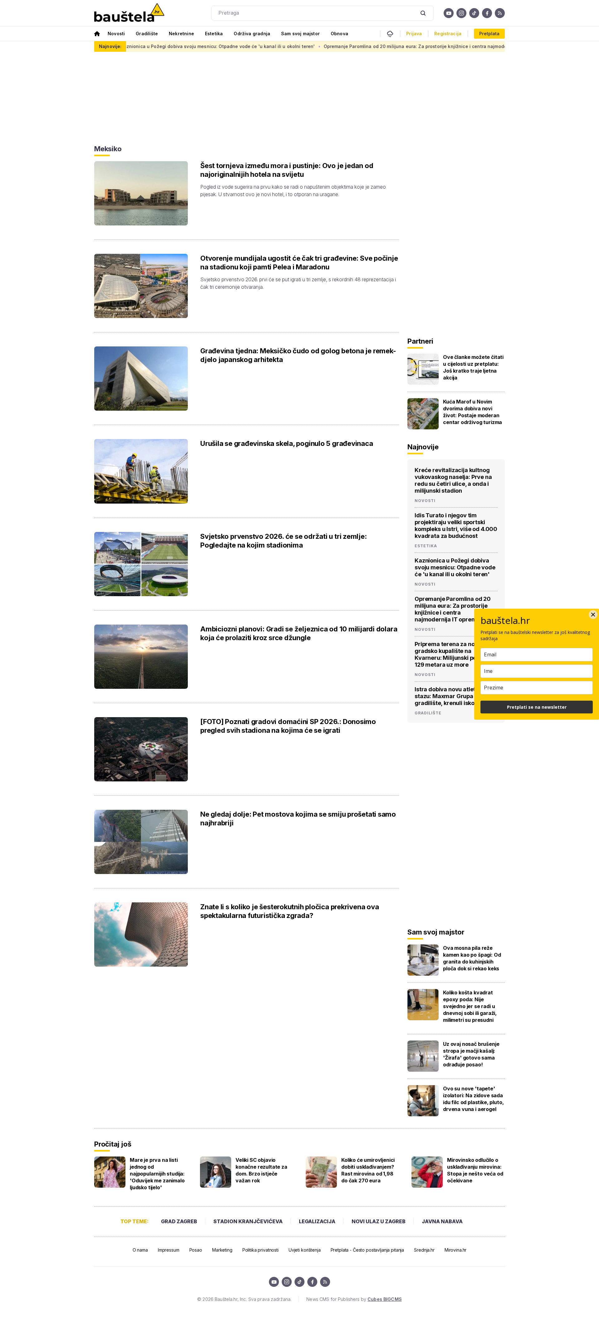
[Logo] (129, 13)
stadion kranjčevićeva (248, 1221)
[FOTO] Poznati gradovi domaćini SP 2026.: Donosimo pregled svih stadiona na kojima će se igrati (288, 725)
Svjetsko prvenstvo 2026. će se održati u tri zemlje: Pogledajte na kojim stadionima (283, 540)
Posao (195, 1250)
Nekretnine (181, 33)
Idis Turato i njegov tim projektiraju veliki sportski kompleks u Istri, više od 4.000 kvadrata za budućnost (456, 525)
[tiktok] (474, 13)
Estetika (214, 33)
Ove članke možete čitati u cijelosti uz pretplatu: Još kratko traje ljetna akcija (473, 367)
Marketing (222, 1250)
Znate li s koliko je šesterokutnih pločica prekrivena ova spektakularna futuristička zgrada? (289, 911)
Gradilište (147, 33)
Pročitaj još (112, 1144)
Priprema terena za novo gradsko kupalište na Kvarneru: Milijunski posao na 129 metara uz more (454, 654)
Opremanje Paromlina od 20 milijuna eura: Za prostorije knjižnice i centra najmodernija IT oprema (389, 46)
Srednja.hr (424, 1250)
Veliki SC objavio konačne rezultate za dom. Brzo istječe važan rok (261, 1170)
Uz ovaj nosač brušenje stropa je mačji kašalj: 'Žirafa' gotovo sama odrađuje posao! (471, 1054)
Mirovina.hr (455, 1250)
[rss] (500, 13)
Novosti (116, 33)
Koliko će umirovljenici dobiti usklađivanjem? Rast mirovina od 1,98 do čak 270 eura (368, 1170)
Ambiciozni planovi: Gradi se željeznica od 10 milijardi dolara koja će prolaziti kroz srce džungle (298, 633)
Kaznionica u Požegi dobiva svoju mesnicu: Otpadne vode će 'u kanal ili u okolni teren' (176, 46)
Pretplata (489, 33)
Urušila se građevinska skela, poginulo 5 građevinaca (286, 443)
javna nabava (442, 1221)
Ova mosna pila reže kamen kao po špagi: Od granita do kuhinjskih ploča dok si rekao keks (472, 958)
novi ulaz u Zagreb (379, 1221)
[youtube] (449, 13)
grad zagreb (179, 1221)
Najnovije (423, 447)
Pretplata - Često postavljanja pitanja (367, 1250)
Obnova (339, 33)
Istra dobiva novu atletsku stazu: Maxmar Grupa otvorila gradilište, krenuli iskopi (455, 696)
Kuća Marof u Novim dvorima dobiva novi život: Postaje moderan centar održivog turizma (472, 411)
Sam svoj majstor (300, 33)
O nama (140, 1250)
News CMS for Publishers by (354, 1299)
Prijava (414, 33)
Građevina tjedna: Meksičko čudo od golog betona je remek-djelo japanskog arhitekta (298, 355)
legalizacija (317, 1221)
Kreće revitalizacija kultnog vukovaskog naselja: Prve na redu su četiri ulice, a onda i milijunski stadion (453, 480)
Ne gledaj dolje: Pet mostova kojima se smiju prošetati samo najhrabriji (298, 818)
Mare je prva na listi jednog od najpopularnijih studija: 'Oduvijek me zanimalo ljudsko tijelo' (157, 1173)
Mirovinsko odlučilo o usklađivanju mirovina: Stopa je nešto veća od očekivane (475, 1170)
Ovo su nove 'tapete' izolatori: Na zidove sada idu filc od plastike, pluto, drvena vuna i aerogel (473, 1098)
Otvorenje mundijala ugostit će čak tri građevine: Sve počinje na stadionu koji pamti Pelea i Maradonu (299, 262)
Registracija (447, 33)
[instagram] (461, 13)
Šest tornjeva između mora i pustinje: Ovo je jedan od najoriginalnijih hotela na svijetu (286, 170)
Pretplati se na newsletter (537, 707)
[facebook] (487, 13)
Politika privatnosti (260, 1250)
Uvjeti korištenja (305, 1250)
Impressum (168, 1250)
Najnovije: (110, 46)
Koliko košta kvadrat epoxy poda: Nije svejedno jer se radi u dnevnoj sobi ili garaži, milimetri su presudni (470, 1006)
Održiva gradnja (252, 33)
